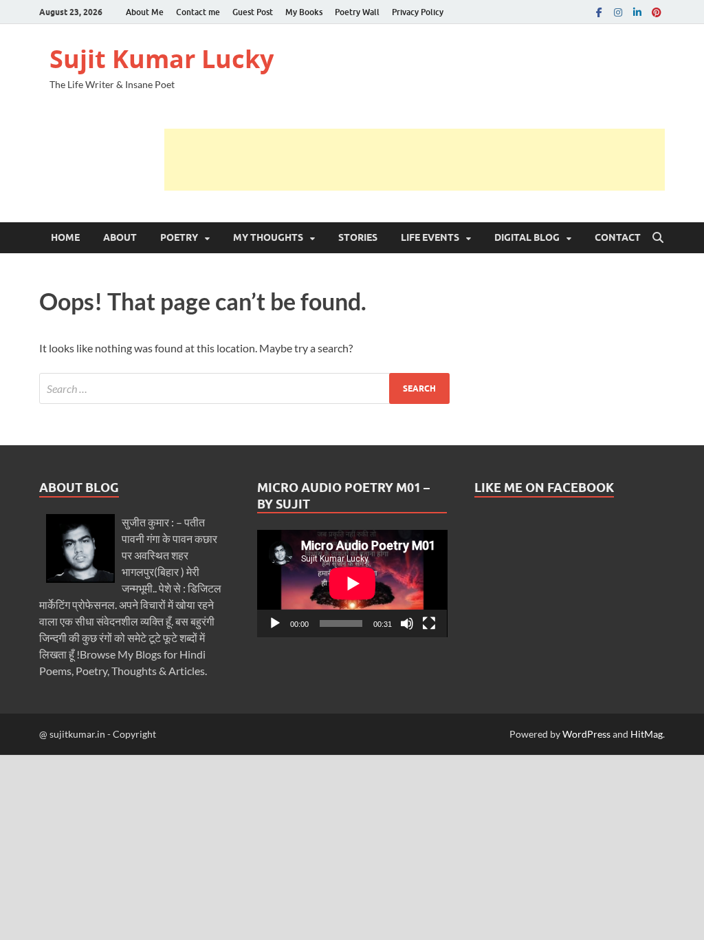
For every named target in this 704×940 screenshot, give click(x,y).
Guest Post (252, 12)
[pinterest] (656, 12)
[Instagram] (618, 12)
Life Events (430, 237)
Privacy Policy (417, 12)
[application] (352, 583)
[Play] (275, 623)
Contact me (198, 12)
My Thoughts (268, 237)
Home (65, 237)
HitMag (646, 734)
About (120, 237)
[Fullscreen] (429, 623)
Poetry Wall (357, 12)
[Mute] (407, 623)
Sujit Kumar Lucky (162, 59)
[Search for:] (244, 388)
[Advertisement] (414, 160)
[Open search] (658, 238)
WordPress (586, 734)
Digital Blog (527, 237)
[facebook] (599, 12)
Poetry (179, 237)
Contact (618, 237)
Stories (357, 237)
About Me (145, 12)
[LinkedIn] (637, 12)
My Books (303, 12)
